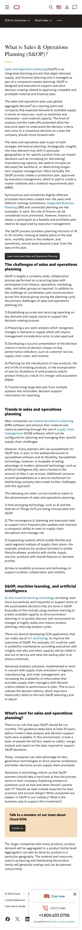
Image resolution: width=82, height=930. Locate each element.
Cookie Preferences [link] (15, 900)
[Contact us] (74, 7)
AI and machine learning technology (29, 598)
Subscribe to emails (15, 906)
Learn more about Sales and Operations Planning (32, 256)
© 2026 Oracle (12, 893)
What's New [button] (41, 20)
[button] (7, 7)
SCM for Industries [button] (15, 20)
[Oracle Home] (17, 7)
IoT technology (38, 638)
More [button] (62, 20)
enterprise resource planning (53, 421)
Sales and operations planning (25, 69)
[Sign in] (66, 7)
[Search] (51, 7)
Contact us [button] (17, 828)
